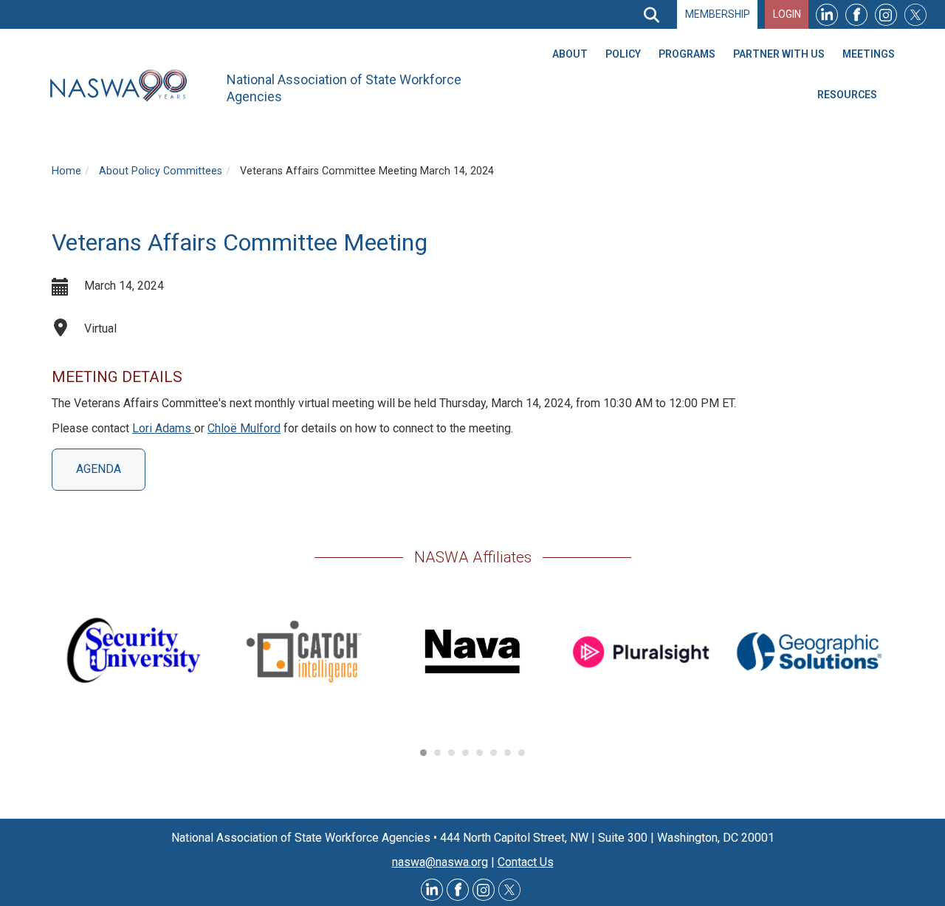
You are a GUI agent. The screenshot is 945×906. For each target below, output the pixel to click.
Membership (717, 14)
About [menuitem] (570, 54)
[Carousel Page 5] (479, 752)
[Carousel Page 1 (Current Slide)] (423, 752)
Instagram (886, 14)
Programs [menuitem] (687, 54)
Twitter (915, 14)
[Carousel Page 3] (451, 752)
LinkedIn (827, 14)
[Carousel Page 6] (493, 752)
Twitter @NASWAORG (509, 890)
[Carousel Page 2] (437, 752)
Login (787, 14)
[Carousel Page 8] (521, 752)
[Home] (124, 86)
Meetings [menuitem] (868, 54)
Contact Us (526, 862)
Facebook (856, 14)
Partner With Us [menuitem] (779, 54)
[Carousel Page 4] (465, 752)
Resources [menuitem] (847, 95)
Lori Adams (163, 428)
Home (66, 171)
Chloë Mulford (244, 428)
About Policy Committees (160, 171)
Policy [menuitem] (623, 54)
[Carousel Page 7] (507, 752)
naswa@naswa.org (440, 862)
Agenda (98, 469)
